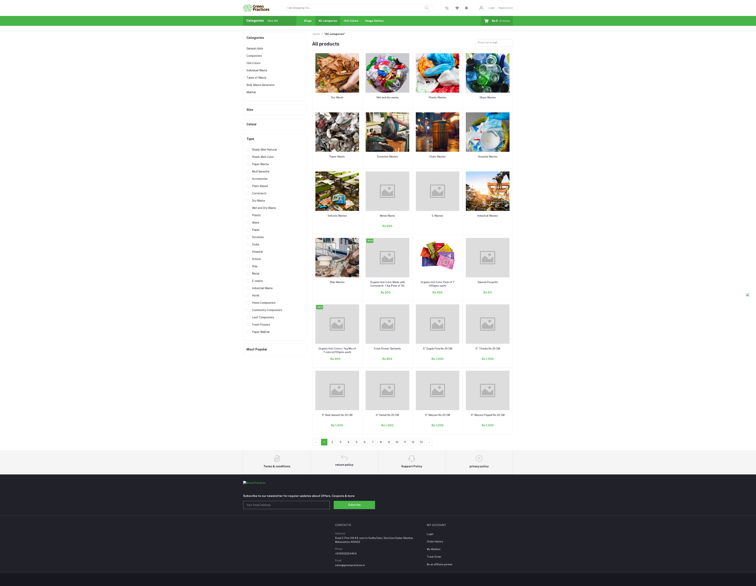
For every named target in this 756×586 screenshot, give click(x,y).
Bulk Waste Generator (260, 85)
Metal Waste (387, 215)
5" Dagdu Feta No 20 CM (437, 348)
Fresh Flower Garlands (387, 348)
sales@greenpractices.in (350, 565)
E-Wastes (437, 215)
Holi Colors (351, 20)
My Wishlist (433, 549)
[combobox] (494, 43)
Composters (254, 55)
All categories (328, 20)
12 (413, 442)
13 (421, 442)
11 (405, 442)
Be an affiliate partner (440, 564)
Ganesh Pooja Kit (488, 282)
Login (491, 8)
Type (250, 139)
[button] (466, 8)
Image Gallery (374, 20)
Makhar (251, 92)
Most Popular (256, 349)
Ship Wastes (337, 282)
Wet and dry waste (387, 97)
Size (249, 110)
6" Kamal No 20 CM (387, 415)
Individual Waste (256, 70)
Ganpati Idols (254, 48)
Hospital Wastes (488, 156)
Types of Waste (256, 77)
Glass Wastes (488, 97)
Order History (435, 541)
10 (397, 442)
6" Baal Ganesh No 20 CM (337, 415)
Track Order (434, 556)
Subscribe (354, 504)
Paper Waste (337, 156)
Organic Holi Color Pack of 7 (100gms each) (437, 284)
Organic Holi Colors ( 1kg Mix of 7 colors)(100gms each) (337, 350)
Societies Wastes (387, 156)
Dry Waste (337, 97)
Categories (255, 38)
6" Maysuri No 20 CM (437, 415)
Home (316, 34)
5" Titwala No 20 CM (487, 348)
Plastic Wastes (437, 97)
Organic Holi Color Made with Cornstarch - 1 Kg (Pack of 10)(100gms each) (387, 284)
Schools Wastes (337, 215)
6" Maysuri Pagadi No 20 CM (488, 415)
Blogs (308, 20)
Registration (505, 8)
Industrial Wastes (487, 215)
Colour (251, 124)
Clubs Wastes (437, 156)
